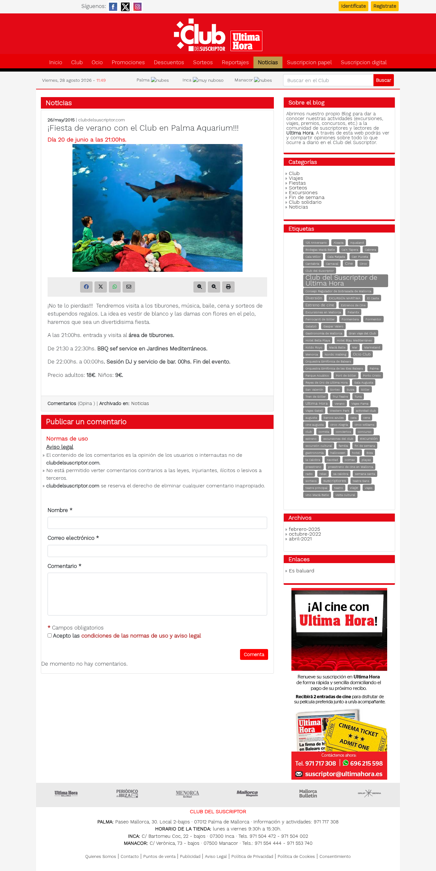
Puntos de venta (159, 856)
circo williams (364, 424)
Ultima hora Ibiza (127, 793)
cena (366, 417)
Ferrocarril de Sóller (320, 319)
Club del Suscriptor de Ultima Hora (341, 280)
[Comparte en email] (129, 287)
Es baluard (301, 571)
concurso (365, 431)
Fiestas (297, 183)
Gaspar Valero (333, 326)
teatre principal (316, 488)
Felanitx (353, 312)
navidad (332, 460)
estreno (311, 438)
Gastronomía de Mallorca (323, 333)
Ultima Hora (316, 403)
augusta (311, 417)
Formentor (373, 319)
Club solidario (305, 202)
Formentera (350, 319)
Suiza (350, 389)
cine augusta (314, 424)
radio (309, 474)
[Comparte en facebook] (86, 287)
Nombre (60, 510)
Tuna (358, 396)
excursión (369, 438)
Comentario (64, 566)
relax (323, 474)
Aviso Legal (216, 856)
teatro (338, 488)
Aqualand (357, 242)
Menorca (311, 354)
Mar (354, 347)
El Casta (373, 298)
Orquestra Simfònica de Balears (328, 361)
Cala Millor (313, 256)
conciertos (343, 431)
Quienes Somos (100, 856)
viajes (368, 488)
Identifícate (353, 6)
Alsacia (338, 242)
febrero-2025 (304, 529)
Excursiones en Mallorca (323, 312)
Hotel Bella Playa (317, 340)
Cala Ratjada (336, 256)
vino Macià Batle (317, 495)
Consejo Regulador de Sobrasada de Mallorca (338, 291)
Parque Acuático (317, 375)
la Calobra (312, 460)
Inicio (55, 62)
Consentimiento (335, 856)
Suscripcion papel (309, 62)
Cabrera (370, 249)
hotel (356, 453)
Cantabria (312, 263)
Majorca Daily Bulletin (309, 793)
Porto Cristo (372, 375)
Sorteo (335, 389)
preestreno (313, 467)
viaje (354, 487)
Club (77, 62)
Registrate (384, 6)
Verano (340, 403)
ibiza (369, 453)
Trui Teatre (340, 396)
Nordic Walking (335, 354)
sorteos (311, 481)
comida (324, 431)
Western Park (339, 410)
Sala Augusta (363, 382)
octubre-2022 (305, 534)
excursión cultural (318, 445)
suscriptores (334, 480)
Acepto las (126, 635)
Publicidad (190, 856)
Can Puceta (360, 256)
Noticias (268, 62)
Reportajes (235, 62)
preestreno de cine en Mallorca (350, 467)
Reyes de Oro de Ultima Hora (326, 382)
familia (343, 445)
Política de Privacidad (252, 856)
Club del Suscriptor (319, 270)
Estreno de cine (319, 305)
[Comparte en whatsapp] (115, 287)
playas (366, 460)
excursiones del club (338, 438)
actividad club (366, 410)
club (308, 431)
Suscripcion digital (364, 62)
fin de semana (365, 445)
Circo (363, 263)
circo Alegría (339, 424)
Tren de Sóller (315, 396)
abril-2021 (300, 539)
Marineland (372, 347)
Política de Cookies (296, 856)
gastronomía (314, 453)
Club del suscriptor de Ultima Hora (218, 35)
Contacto (130, 856)
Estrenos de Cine (353, 305)
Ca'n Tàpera (350, 249)
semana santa (365, 474)
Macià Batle (337, 347)
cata (353, 417)
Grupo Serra (369, 793)
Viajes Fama (359, 403)
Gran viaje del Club (362, 333)
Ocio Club (362, 354)
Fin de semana (307, 197)
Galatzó (311, 326)
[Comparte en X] (100, 287)
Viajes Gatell (314, 410)
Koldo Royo (313, 347)
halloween (337, 453)
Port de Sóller (346, 375)
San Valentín (314, 389)
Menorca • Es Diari (187, 793)
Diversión (313, 298)
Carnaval (332, 263)
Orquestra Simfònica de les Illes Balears (334, 368)
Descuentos (169, 62)
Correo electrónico (73, 538)
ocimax (350, 460)
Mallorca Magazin (248, 793)
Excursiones (303, 192)
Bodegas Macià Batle (320, 249)
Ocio (97, 62)
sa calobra (340, 474)
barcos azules (334, 417)
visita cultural (345, 495)
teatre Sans (361, 481)
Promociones (128, 62)
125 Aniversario (316, 242)
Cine (349, 263)
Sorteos (203, 62)
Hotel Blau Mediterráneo (354, 340)
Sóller (365, 389)
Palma (374, 368)
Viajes (296, 178)
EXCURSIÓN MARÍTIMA (344, 298)
